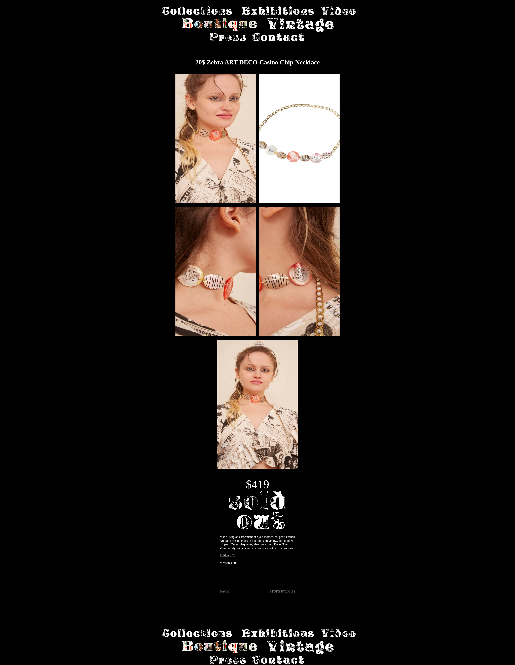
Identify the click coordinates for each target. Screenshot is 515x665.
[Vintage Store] (300, 25)
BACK (224, 591)
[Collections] (197, 11)
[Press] (227, 37)
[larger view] (216, 138)
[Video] (338, 11)
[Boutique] (220, 25)
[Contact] (278, 37)
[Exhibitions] (278, 11)
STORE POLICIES (282, 591)
